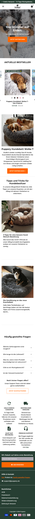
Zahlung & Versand (9, 504)
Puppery (22, 511)
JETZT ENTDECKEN (17, 39)
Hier (3, 477)
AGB (3, 492)
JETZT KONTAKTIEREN (17, 391)
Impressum (6, 495)
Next (31, 89)
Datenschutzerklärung (10, 498)
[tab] (17, 348)
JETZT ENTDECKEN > (17, 171)
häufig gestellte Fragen (21, 477)
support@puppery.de (11, 481)
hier (27, 447)
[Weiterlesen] (17, 216)
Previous (3, 89)
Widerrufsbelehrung (9, 501)
